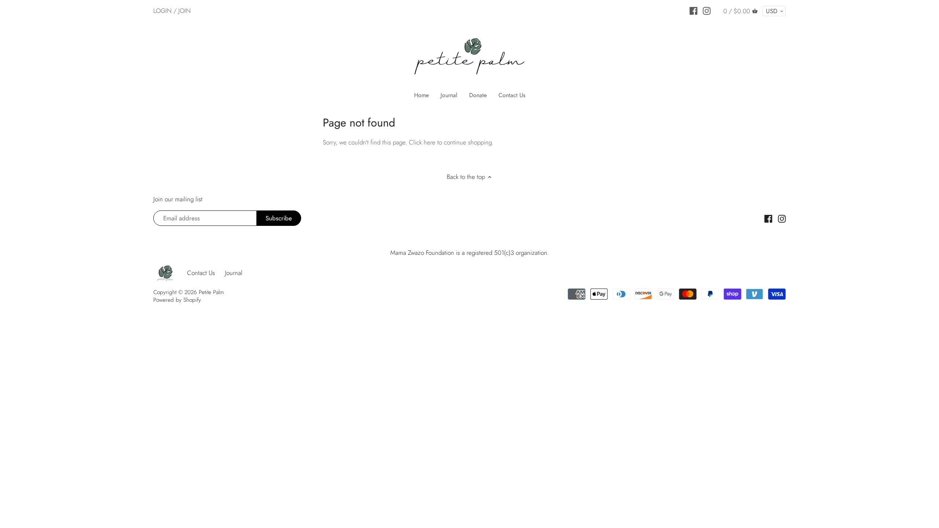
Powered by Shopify (177, 300)
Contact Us (201, 272)
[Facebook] (693, 10)
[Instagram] (706, 10)
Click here (422, 142)
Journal (233, 272)
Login (162, 10)
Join (184, 10)
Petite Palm (211, 292)
